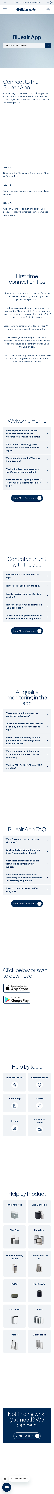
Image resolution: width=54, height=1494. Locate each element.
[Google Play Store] (27, 1000)
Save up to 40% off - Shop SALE (27, 2)
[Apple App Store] (27, 988)
